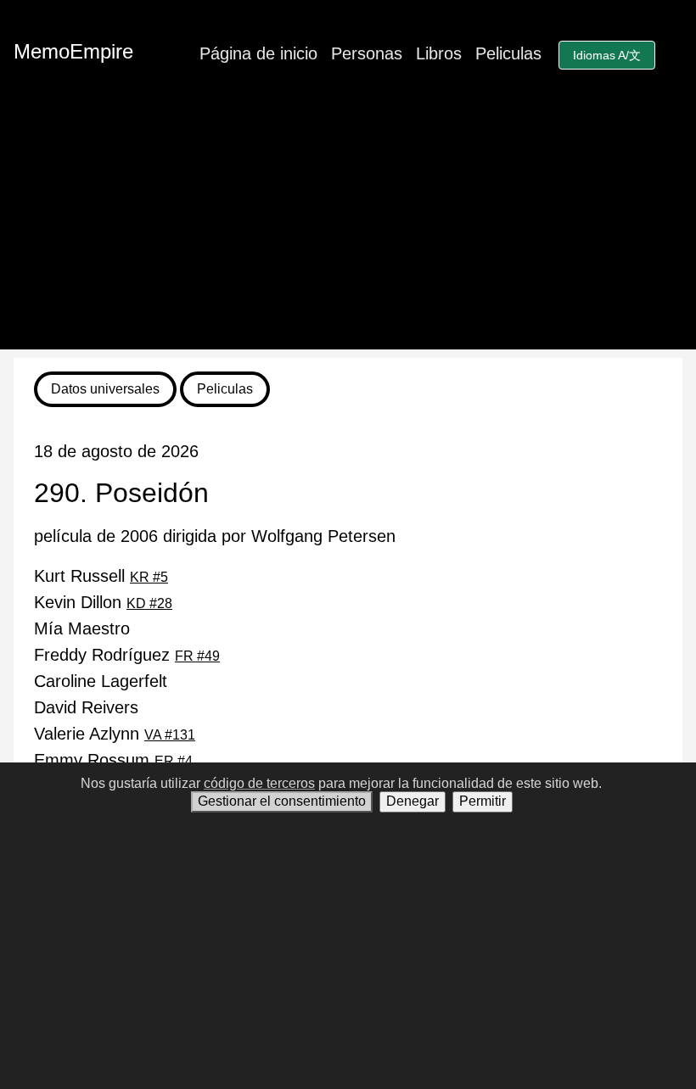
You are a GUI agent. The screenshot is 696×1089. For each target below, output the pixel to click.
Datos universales (105, 389)
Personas (366, 53)
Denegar (412, 801)
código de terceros (259, 783)
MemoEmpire (73, 51)
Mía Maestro (82, 628)
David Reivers (86, 707)
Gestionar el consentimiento (282, 801)
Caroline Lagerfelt (100, 681)
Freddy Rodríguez (127, 654)
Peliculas (508, 53)
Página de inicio (258, 53)
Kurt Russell (101, 576)
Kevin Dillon (103, 602)
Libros (439, 53)
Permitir (482, 801)
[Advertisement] (348, 230)
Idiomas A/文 (607, 55)
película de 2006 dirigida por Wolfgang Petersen (215, 536)
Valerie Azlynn (114, 733)
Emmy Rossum (113, 760)
